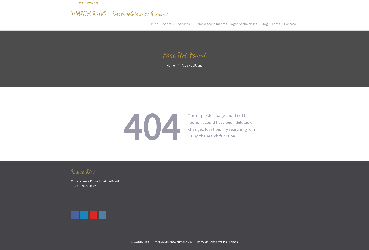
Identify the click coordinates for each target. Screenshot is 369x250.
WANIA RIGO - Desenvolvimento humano (119, 13)
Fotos (276, 24)
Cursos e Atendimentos (210, 24)
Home (171, 65)
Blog (264, 24)
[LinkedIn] (84, 215)
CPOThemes (229, 242)
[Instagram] (102, 215)
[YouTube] (93, 215)
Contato (290, 24)
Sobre (167, 24)
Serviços (184, 24)
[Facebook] (75, 215)
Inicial (155, 24)
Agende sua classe (244, 24)
